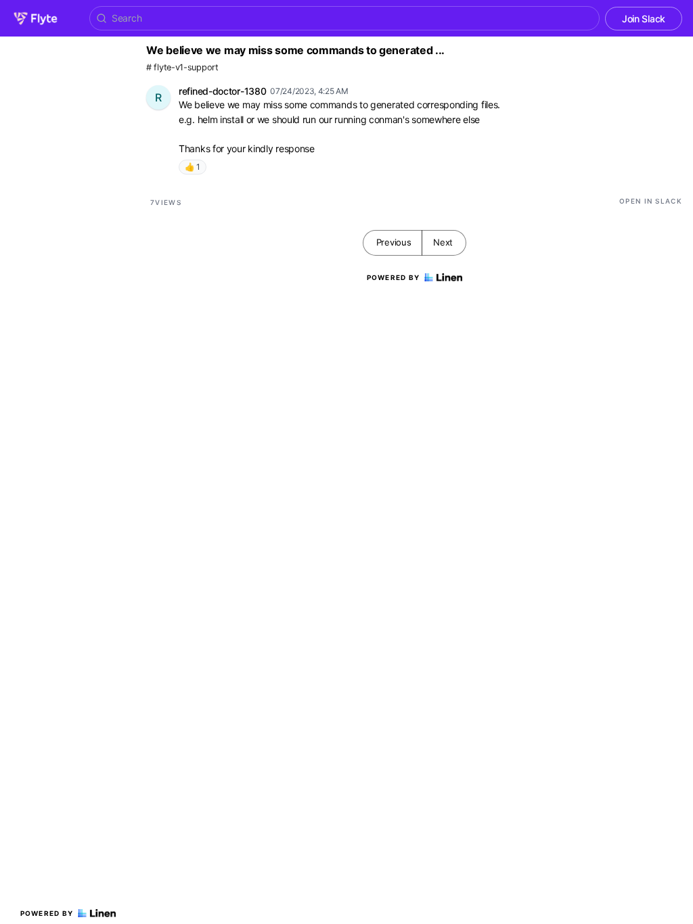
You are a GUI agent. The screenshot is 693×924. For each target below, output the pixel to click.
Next (443, 242)
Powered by (47, 913)
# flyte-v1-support (182, 67)
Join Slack (643, 18)
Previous (393, 242)
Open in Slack (650, 201)
